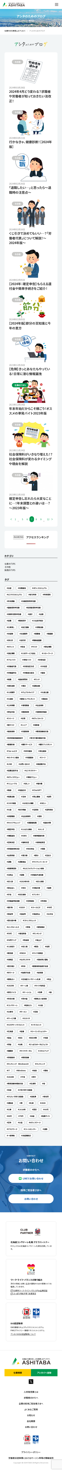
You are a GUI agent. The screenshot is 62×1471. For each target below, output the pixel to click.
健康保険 (25, 712)
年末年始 (30, 849)
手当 (9, 894)
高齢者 (36, 725)
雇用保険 (11, 731)
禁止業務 (36, 796)
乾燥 (23, 646)
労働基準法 (12, 673)
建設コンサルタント (28, 699)
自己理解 (25, 627)
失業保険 (25, 731)
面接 (43, 673)
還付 (30, 614)
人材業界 (11, 692)
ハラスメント (36, 1025)
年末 (23, 966)
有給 (9, 1090)
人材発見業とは (31, 1391)
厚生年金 (11, 712)
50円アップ (12, 940)
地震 (46, 1038)
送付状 (23, 640)
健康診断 (11, 744)
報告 (36, 946)
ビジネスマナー (31, 770)
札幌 (31, 1103)
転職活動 (11, 796)
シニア (24, 725)
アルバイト (12, 660)
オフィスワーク (35, 1122)
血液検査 (11, 855)
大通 (9, 809)
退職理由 (22, 862)
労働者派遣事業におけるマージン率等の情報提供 (31, 1457)
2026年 (11, 1077)
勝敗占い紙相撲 (41, 998)
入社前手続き (38, 620)
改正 (49, 979)
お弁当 (50, 914)
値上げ (39, 940)
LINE (10, 764)
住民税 (35, 809)
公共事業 (11, 705)
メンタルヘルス (13, 927)
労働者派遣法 (29, 673)
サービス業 (12, 1018)
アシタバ (36, 894)
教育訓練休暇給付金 (15, 1083)
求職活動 (40, 627)
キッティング (40, 1064)
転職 (9, 679)
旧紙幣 (23, 914)
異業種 (37, 633)
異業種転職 (32, 822)
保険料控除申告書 (14, 614)
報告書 (10, 953)
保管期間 (11, 816)
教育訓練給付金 (42, 731)
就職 (22, 875)
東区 (24, 686)
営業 (9, 620)
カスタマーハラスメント (16, 1025)
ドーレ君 (25, 985)
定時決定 (11, 842)
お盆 (20, 1122)
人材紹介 (11, 946)
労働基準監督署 (14, 901)
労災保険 (22, 894)
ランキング (37, 933)
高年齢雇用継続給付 (15, 738)
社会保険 (40, 705)
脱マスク (11, 725)
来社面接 (43, 751)
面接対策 (47, 822)
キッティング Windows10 (18, 1064)
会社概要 (31, 1421)
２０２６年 (22, 1109)
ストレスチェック (30, 920)
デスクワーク (12, 1129)
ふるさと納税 (27, 829)
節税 (46, 1070)
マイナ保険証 (38, 953)
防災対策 (33, 1038)
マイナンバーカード (40, 862)
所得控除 (47, 594)
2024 (22, 907)
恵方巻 (24, 855)
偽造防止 (36, 914)
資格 (28, 927)
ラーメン (24, 1011)
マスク (35, 646)
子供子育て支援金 (25, 1090)
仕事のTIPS (10, 563)
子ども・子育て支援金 (15, 1096)
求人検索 (40, 881)
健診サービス (27, 744)
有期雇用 (22, 588)
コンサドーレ (12, 1005)
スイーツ (11, 718)
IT (9, 1070)
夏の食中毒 (12, 920)
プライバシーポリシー (31, 1452)
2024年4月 (25, 881)
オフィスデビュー (14, 777)
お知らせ (31, 1415)
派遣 (9, 588)
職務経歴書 (37, 640)
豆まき (48, 855)
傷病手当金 (26, 972)
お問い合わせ (25, 764)
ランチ (37, 679)
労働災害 (36, 888)
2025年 (11, 985)
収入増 (24, 946)
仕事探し (11, 627)
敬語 (9, 790)
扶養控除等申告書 (29, 601)
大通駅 (10, 699)
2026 (43, 1103)
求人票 (10, 881)
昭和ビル (28, 1005)
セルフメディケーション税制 (34, 868)
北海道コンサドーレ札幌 (31, 979)
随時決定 (25, 842)
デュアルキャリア (28, 692)
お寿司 (10, 1011)
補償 (49, 888)
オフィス (11, 646)
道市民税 (49, 809)
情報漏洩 (11, 836)
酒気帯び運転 (43, 959)
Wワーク (11, 972)
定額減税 (30, 901)
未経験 (10, 633)
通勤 (45, 1129)
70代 (21, 1116)
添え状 (10, 640)
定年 (9, 1122)
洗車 (40, 992)
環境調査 (25, 705)
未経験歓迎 (26, 1135)
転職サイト (46, 1116)
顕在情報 (48, 646)
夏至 (35, 1109)
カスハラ (27, 1018)
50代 (10, 933)
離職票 (10, 1051)
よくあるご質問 (31, 1409)
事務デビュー (32, 777)
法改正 (10, 875)
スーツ (43, 757)
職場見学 (22, 620)
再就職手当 (41, 764)
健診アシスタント (46, 744)
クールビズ (36, 907)
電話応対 (22, 790)
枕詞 (48, 946)
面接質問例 (23, 679)
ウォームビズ (12, 751)
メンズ (41, 829)
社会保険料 (26, 816)
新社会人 (11, 888)
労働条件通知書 (37, 875)
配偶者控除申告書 (34, 607)
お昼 (41, 1005)
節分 (36, 855)
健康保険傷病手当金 (40, 966)
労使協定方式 (29, 666)
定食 (36, 1011)
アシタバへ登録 (44, 1372)
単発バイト (27, 660)
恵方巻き (11, 966)
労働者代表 (12, 666)
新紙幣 (10, 914)
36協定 (44, 666)
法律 (24, 796)
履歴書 (50, 633)
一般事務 (11, 1135)
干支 (23, 1077)
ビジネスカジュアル (15, 594)
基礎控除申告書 (14, 607)
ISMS (24, 836)
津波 (9, 1044)
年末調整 (11, 601)
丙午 (34, 1077)
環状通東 (11, 686)
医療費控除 (12, 868)
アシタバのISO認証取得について (23, 1334)
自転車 (33, 1096)
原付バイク (12, 992)
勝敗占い (11, 979)
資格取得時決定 (14, 849)
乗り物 (10, 907)
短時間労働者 (42, 712)
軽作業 (39, 783)
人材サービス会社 (28, 653)
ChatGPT (37, 790)
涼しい (27, 783)
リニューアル (12, 783)
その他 (8, 566)
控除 (40, 816)
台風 (20, 1044)
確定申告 (11, 829)
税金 (35, 1070)
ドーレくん (27, 992)
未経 (32, 1116)
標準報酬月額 (39, 836)
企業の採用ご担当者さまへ (31, 1403)
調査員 (45, 699)
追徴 (41, 614)
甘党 (23, 718)
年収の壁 (11, 998)
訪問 (49, 796)
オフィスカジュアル (40, 588)
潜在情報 (11, 653)
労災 (24, 888)
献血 (9, 1038)
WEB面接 (28, 751)
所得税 (44, 901)
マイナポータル (26, 1051)
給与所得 (33, 594)
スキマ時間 (12, 803)
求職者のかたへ (31, 1397)
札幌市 (33, 1083)
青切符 (46, 1096)
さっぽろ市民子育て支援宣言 (24, 1293)
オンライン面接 (13, 757)
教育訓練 (25, 1057)
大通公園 (45, 692)
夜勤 (43, 849)
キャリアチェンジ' (14, 822)
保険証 (10, 959)
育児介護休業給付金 (38, 738)
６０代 (46, 1109)
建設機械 (41, 927)
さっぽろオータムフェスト (39, 1044)
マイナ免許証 (40, 985)
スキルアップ (43, 1051)
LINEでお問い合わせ (33, 1178)
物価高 (26, 940)
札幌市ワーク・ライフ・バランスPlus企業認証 (30, 1290)
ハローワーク (48, 653)
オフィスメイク (38, 718)
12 (48, 519)
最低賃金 (23, 933)
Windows (22, 1070)
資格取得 (11, 1057)
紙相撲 (40, 972)
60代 (10, 1116)
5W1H (23, 953)
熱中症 (24, 998)
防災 (20, 1038)
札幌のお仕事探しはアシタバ (14, 31)
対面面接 (30, 757)
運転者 (10, 1103)
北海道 (10, 1031)
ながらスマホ (25, 959)
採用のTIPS (10, 570)
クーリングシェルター (39, 1031)
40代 (50, 907)
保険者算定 (41, 842)
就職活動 (36, 686)
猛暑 (22, 1031)
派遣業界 (24, 633)
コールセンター (30, 1129)
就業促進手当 (13, 770)
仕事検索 (18, 1372)
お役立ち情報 (28, 803)
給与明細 (22, 809)
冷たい (43, 803)
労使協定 (42, 660)
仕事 (9, 1109)
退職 (9, 862)
